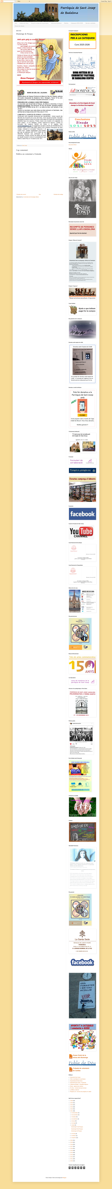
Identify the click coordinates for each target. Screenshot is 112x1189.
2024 (71, 1104)
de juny (73, 1121)
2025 (71, 1102)
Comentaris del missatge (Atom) (31, 197)
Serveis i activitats (90, 23)
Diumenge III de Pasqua (77, 1129)
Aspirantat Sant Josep (75, 1077)
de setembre (74, 1119)
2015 (71, 1150)
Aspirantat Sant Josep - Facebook (78, 1082)
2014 (71, 1152)
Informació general (56, 23)
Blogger (64, 1177)
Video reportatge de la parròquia (77, 1079)
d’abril (73, 1125)
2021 (71, 1111)
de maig (73, 1123)
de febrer (73, 1135)
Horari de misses (19, 26)
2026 (71, 1100)
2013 (71, 1154)
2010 (71, 1160)
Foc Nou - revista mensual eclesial (78, 1088)
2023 (71, 1107)
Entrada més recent (21, 194)
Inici (16, 23)
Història (66, 23)
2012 (71, 1156)
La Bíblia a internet (74, 1089)
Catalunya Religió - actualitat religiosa (79, 1084)
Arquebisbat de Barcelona (76, 1081)
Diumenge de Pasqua (76, 1131)
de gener (73, 1137)
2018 (71, 1144)
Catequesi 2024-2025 (77, 23)
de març (73, 1133)
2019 (71, 1142)
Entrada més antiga (58, 194)
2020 (71, 1140)
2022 (71, 1109)
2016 (71, 1148)
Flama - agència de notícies (76, 1086)
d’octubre (73, 1116)
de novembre (74, 1114)
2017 (71, 1146)
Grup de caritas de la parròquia (39, 23)
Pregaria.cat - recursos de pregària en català (80, 1091)
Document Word (72, 144)
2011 (71, 1158)
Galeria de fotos (24, 23)
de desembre (74, 1112)
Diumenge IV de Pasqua (77, 1126)
